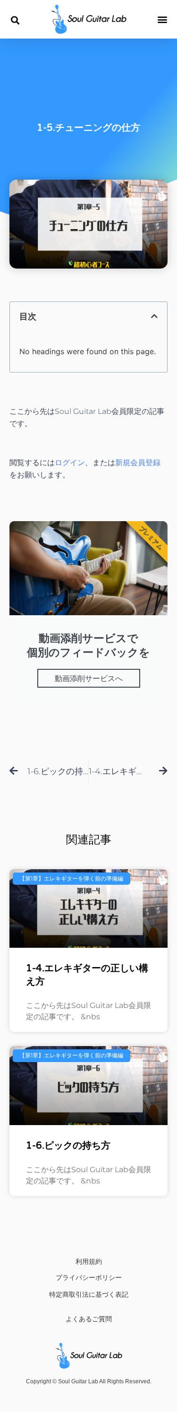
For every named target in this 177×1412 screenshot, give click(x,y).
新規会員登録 (137, 462)
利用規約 (89, 1261)
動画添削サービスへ (89, 678)
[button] (15, 20)
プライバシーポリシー (89, 1277)
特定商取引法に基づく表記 (88, 1294)
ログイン (70, 462)
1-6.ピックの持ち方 (68, 1145)
